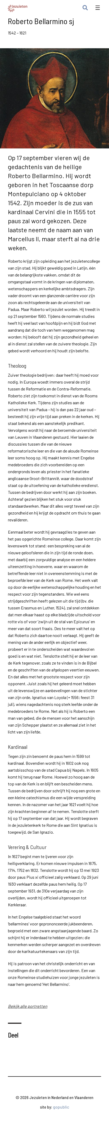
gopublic (61, 1106)
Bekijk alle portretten (27, 1006)
